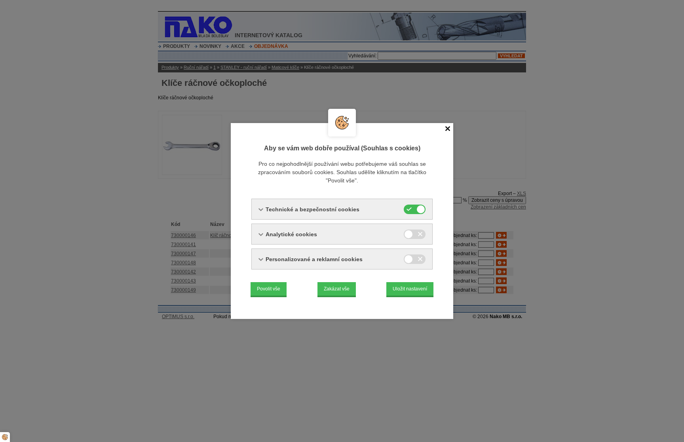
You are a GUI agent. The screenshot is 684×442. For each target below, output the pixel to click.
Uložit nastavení (410, 289)
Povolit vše (268, 289)
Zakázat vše (337, 289)
